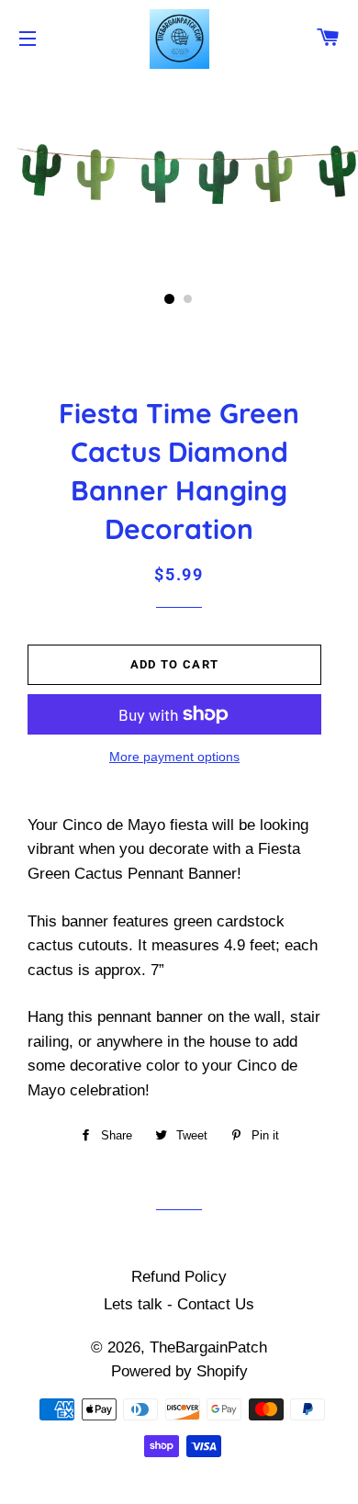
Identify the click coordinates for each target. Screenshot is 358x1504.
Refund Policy (179, 1276)
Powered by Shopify (179, 1371)
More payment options (174, 756)
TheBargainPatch (208, 1347)
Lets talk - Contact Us (179, 1304)
